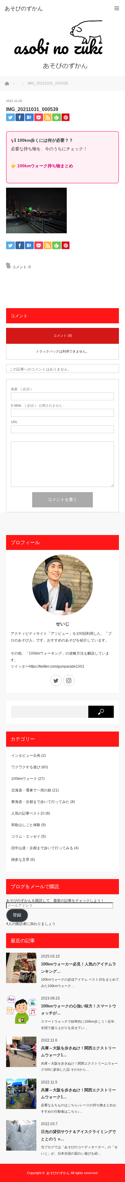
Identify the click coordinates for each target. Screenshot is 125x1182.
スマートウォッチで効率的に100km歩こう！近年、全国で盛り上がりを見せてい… (79, 1025)
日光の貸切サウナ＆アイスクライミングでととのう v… (78, 1135)
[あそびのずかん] (53, 41)
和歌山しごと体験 (25, 825)
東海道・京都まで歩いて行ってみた (40, 802)
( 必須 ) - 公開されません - (37, 405)
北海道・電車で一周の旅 (31, 790)
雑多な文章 (20, 859)
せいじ (62, 623)
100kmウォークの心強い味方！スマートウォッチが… (78, 1009)
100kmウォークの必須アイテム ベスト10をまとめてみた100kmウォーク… (80, 983)
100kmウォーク (24, 779)
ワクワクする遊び (25, 767)
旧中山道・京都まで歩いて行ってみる (42, 848)
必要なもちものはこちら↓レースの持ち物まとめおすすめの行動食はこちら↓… (78, 1108)
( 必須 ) (21, 389)
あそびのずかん (58, 1173)
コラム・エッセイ (25, 836)
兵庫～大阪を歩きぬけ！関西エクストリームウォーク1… (78, 1051)
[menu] (116, 8)
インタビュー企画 (25, 755)
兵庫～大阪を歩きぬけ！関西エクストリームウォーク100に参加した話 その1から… (79, 1067)
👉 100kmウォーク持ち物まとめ (42, 165)
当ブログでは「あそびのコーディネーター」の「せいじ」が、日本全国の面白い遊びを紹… (79, 1150)
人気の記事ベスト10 (28, 813)
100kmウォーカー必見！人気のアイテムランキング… (78, 967)
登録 (17, 915)
